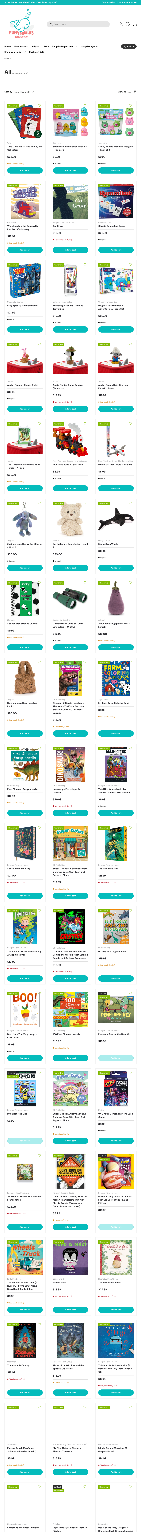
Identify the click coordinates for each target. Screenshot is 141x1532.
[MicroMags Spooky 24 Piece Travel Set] (70, 280)
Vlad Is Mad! (59, 1282)
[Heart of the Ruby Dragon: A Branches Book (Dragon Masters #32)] (116, 1502)
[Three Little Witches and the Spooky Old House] (70, 1340)
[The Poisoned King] (116, 843)
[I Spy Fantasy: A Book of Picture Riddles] (70, 1502)
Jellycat (35, 46)
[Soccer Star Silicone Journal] (25, 598)
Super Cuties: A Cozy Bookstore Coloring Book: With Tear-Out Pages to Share (70, 872)
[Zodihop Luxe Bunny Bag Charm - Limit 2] (25, 519)
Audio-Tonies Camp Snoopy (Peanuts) (68, 387)
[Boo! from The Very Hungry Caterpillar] (25, 1009)
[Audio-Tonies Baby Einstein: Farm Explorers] (116, 360)
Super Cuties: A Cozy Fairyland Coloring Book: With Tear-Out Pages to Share (69, 1117)
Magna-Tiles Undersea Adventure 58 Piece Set (111, 307)
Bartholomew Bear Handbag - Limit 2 (23, 705)
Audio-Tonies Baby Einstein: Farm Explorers (113, 387)
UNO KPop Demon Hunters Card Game (115, 1115)
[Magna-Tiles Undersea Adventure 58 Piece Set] (116, 280)
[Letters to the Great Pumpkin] (25, 1502)
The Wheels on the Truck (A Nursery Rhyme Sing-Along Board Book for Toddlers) (22, 1286)
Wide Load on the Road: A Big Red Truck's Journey (23, 228)
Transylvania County (18, 1365)
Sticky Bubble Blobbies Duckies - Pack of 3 (70, 148)
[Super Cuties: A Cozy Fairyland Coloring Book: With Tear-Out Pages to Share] (70, 1089)
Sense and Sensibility (18, 868)
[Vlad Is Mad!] (70, 1257)
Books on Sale (36, 51)
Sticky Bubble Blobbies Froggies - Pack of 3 (115, 148)
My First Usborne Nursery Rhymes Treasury (67, 1450)
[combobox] (78, 24)
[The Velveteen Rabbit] (116, 1257)
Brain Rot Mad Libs (17, 1113)
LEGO (46, 46)
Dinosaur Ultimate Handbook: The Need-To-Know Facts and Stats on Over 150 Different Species (69, 708)
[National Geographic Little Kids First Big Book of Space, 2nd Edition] (116, 1171)
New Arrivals (21, 46)
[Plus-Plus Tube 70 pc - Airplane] (116, 439)
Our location (108, 2)
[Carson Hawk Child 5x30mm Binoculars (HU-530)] (70, 598)
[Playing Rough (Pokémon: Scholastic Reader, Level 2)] (25, 1423)
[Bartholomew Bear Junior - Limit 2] (70, 519)
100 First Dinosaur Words (66, 1034)
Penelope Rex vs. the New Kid (114, 1034)
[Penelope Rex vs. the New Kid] (116, 1009)
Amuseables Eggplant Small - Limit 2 (114, 625)
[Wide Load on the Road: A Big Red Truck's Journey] (25, 201)
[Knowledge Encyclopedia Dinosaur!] (70, 764)
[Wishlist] (128, 24)
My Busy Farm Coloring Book (113, 703)
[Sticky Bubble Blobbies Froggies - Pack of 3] (116, 121)
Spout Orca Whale (108, 544)
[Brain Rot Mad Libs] (25, 1089)
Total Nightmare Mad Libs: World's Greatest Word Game (114, 791)
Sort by (8, 91)
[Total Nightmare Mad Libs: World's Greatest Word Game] (116, 764)
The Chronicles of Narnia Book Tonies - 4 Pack (23, 466)
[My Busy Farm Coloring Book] (116, 678)
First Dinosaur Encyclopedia (22, 789)
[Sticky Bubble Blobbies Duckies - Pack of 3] (70, 121)
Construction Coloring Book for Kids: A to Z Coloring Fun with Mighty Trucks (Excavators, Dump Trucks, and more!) (70, 1201)
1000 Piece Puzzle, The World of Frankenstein (24, 1198)
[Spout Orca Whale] (116, 519)
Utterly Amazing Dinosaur (112, 951)
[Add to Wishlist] (39, 105)
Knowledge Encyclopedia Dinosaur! (66, 791)
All (12, 59)
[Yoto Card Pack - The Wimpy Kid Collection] (25, 121)
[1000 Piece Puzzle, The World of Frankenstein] (25, 1171)
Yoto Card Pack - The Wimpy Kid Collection (24, 148)
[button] (135, 24)
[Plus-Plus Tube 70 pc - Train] (70, 439)
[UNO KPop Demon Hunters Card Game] (116, 1089)
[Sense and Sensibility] (25, 843)
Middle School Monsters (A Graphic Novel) (112, 1450)
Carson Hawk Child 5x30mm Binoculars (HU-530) (68, 625)
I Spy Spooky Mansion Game (22, 305)
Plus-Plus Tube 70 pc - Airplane (115, 464)
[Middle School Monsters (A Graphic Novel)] (116, 1423)
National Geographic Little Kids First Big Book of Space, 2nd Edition (115, 1200)
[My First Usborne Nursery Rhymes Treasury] (70, 1423)
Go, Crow (58, 226)
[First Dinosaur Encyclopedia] (25, 764)
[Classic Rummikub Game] (116, 201)
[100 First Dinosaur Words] (70, 1009)
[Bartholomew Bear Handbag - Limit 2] (25, 678)
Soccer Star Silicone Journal (22, 623)
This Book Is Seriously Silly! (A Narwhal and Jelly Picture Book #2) (115, 1368)
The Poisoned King (108, 868)
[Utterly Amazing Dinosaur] (116, 926)
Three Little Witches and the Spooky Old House (68, 1367)
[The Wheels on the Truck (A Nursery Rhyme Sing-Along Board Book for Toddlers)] (25, 1257)
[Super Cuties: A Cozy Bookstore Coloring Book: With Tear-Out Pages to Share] (70, 843)
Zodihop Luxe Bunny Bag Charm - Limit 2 (24, 546)
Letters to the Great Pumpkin (23, 1527)
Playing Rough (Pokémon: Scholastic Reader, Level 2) (21, 1450)
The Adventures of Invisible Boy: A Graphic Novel (24, 953)
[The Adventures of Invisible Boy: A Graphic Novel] (25, 926)
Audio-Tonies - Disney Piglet (22, 385)
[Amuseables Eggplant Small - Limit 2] (116, 598)
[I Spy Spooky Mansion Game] (25, 280)
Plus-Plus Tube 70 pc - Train (68, 464)
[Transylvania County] (25, 1340)
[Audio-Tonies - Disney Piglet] (25, 360)
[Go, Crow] (70, 201)
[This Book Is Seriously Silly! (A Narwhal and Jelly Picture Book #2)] (116, 1340)
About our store (128, 2)
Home (7, 46)
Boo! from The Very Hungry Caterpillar (22, 1036)
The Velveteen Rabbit (109, 1282)
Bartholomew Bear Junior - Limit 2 (70, 546)
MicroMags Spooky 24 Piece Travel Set (68, 307)
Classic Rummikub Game (111, 226)
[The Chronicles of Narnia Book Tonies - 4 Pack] (25, 439)
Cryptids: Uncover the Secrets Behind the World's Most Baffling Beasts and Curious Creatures (70, 955)
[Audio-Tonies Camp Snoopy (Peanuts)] (70, 360)
